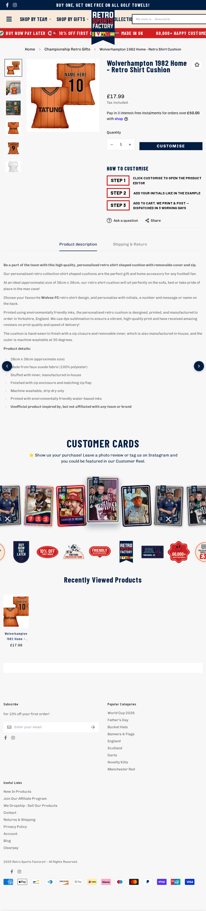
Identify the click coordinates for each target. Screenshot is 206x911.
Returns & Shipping (19, 820)
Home (30, 49)
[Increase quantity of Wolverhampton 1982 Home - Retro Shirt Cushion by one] (130, 144)
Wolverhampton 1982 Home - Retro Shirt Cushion (16, 636)
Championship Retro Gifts (67, 49)
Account (10, 834)
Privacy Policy (15, 827)
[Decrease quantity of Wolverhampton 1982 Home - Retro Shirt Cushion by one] (112, 144)
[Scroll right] (199, 366)
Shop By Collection (114, 19)
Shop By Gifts (71, 19)
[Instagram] (15, 5)
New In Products (17, 791)
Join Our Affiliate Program (25, 798)
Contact (10, 813)
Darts (112, 755)
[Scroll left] (7, 366)
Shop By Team (33, 19)
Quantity (114, 132)
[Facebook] (7, 5)
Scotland (115, 748)
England (114, 741)
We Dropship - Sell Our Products (31, 806)
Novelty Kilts (118, 762)
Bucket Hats (118, 727)
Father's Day (118, 720)
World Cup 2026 (121, 713)
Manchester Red (121, 769)
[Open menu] (10, 19)
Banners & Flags (121, 734)
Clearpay (11, 848)
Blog (7, 841)
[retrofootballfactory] (103, 28)
